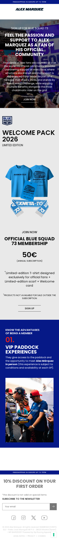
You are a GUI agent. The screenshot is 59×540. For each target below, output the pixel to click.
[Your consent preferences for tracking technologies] (54, 535)
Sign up (29, 308)
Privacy (31, 536)
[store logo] (29, 9)
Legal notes (19, 536)
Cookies (42, 536)
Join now (29, 99)
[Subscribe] (53, 506)
